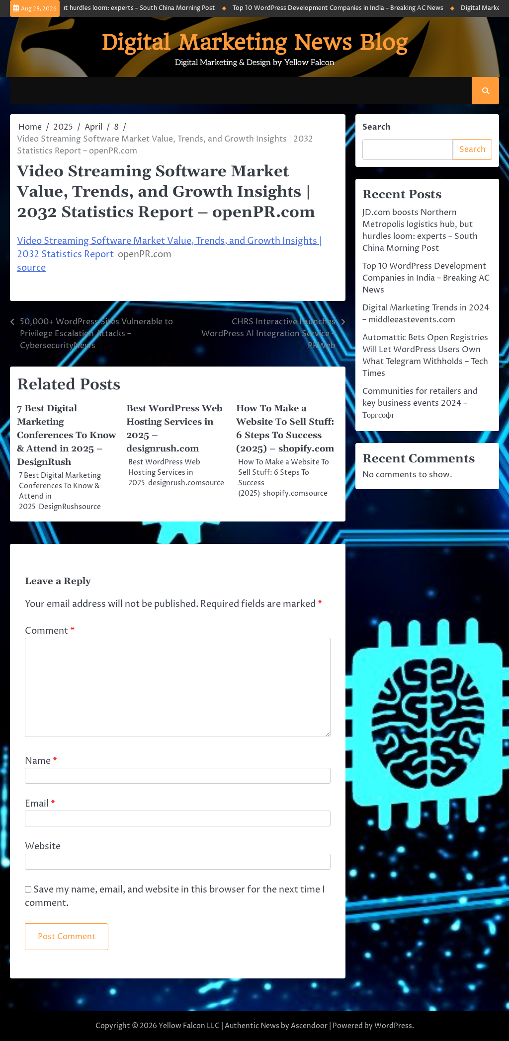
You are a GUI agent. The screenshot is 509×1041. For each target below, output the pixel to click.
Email (40, 804)
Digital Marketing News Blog (255, 42)
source (31, 268)
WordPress (393, 1026)
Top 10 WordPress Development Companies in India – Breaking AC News (324, 8)
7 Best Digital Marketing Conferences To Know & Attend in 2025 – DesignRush (66, 435)
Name (41, 761)
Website (43, 846)
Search (376, 127)
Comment (50, 631)
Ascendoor (309, 1026)
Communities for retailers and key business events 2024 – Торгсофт (420, 403)
